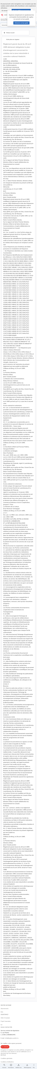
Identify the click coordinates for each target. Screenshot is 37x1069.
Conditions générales (6, 1058)
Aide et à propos (5, 1018)
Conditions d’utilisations (7, 1062)
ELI (1, 1025)
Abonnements (4, 1008)
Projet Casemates (6, 1021)
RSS (2, 1012)
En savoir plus (6, 10)
